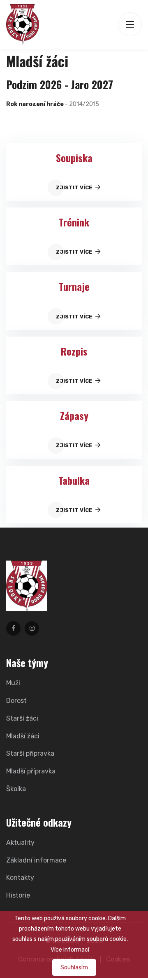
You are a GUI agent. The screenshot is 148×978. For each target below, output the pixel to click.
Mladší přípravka (31, 771)
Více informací (70, 949)
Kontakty (20, 877)
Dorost (16, 701)
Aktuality (20, 842)
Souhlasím (74, 967)
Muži (13, 683)
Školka (16, 789)
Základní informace (36, 860)
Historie (18, 895)
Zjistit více (74, 187)
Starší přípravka (30, 753)
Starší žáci (22, 718)
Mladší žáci (22, 736)
